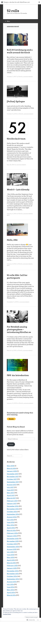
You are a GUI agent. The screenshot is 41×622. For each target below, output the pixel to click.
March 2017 (11, 498)
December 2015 (12, 538)
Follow (11, 444)
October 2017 (12, 479)
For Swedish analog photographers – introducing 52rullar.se (19, 329)
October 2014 (12, 576)
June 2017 (10, 490)
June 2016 (10, 522)
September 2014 (13, 579)
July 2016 (10, 520)
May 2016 (10, 525)
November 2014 (13, 574)
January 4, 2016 (11, 213)
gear (8, 215)
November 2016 (13, 509)
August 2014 (11, 582)
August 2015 (11, 549)
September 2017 (13, 482)
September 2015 (13, 547)
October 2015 (12, 544)
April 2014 (11, 592)
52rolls (20, 76)
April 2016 (11, 528)
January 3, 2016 (11, 264)
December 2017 (12, 474)
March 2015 (11, 563)
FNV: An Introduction (18, 375)
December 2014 (12, 571)
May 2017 (10, 493)
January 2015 (12, 568)
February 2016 (12, 533)
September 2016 (13, 514)
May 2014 (10, 590)
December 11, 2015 (12, 302)
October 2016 (12, 512)
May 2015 (10, 557)
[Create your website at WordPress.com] (20, 2)
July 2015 (10, 552)
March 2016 (11, 530)
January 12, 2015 (12, 403)
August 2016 (11, 517)
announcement (28, 76)
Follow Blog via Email (16, 427)
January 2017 (12, 503)
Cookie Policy (7, 614)
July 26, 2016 (11, 164)
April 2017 (11, 495)
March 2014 (11, 595)
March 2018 (11, 468)
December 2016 (12, 506)
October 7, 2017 (11, 76)
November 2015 (13, 541)
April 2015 (11, 560)
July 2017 (10, 487)
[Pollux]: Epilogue (16, 101)
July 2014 (10, 584)
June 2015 (10, 555)
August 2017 (11, 485)
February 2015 (12, 565)
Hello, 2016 (12, 240)
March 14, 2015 (11, 350)
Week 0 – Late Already (18, 189)
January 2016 (12, 536)
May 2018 (10, 466)
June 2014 (10, 587)
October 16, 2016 (12, 114)
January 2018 (12, 471)
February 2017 (12, 501)
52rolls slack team (16, 139)
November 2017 (13, 476)
